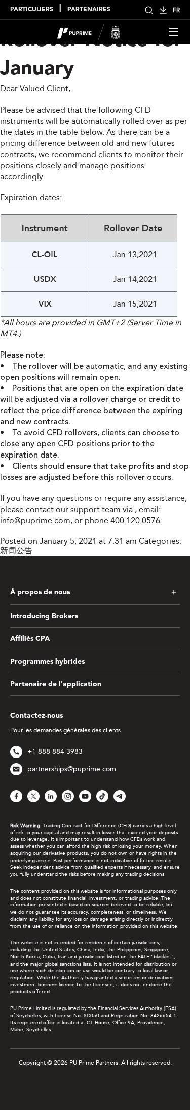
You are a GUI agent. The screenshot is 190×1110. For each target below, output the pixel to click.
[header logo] (89, 31)
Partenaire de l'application (55, 684)
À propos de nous (40, 592)
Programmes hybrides (47, 661)
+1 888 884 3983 (55, 751)
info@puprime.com (35, 520)
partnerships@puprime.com (71, 769)
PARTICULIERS (31, 10)
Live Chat (168, 1088)
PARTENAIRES (88, 10)
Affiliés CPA (30, 638)
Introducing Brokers (44, 616)
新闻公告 (16, 551)
